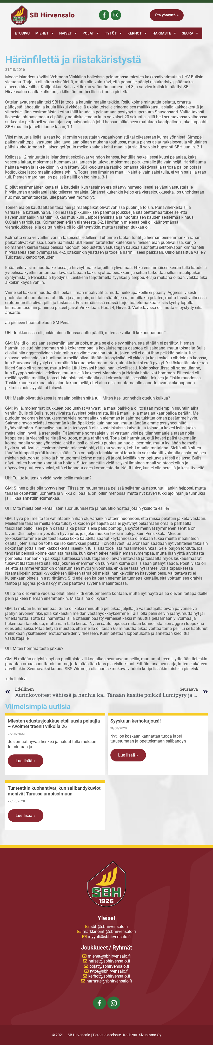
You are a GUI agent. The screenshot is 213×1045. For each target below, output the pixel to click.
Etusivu (22, 33)
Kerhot (135, 33)
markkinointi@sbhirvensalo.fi (109, 931)
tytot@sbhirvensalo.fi (109, 971)
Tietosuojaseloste (106, 1035)
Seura (187, 33)
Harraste (161, 33)
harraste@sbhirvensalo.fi (109, 981)
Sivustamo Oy (150, 1035)
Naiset (65, 33)
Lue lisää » (26, 760)
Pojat (88, 33)
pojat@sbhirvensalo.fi (109, 966)
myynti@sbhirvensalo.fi (109, 936)
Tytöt (111, 33)
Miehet (42, 33)
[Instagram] (116, 15)
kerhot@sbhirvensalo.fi (109, 976)
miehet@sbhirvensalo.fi (109, 956)
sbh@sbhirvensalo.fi (109, 926)
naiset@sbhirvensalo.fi (109, 961)
